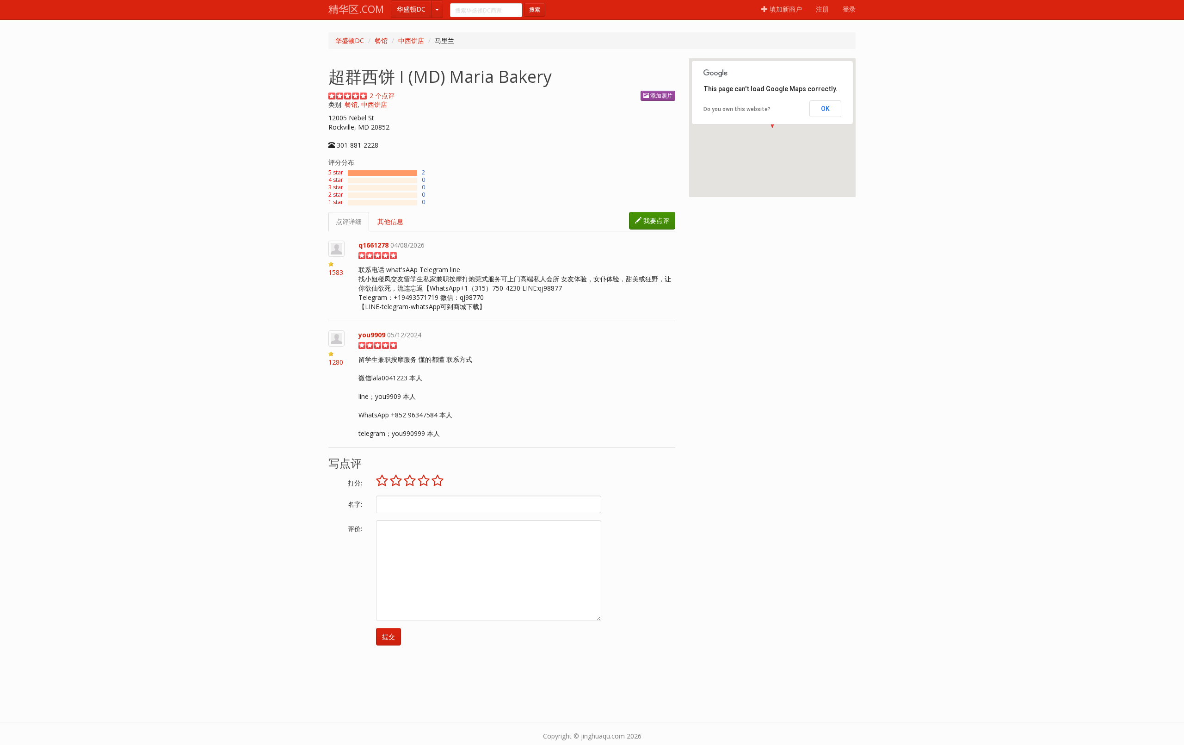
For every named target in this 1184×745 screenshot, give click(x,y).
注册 (822, 9)
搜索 (534, 9)
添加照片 (660, 95)
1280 (335, 362)
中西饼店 (411, 40)
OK (825, 108)
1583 (335, 272)
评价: (355, 528)
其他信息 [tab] (390, 221)
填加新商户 (785, 9)
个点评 (382, 95)
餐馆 (381, 40)
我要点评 (655, 220)
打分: (355, 482)
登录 (849, 9)
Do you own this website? (737, 109)
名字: (355, 504)
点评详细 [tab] (349, 221)
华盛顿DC (411, 9)
